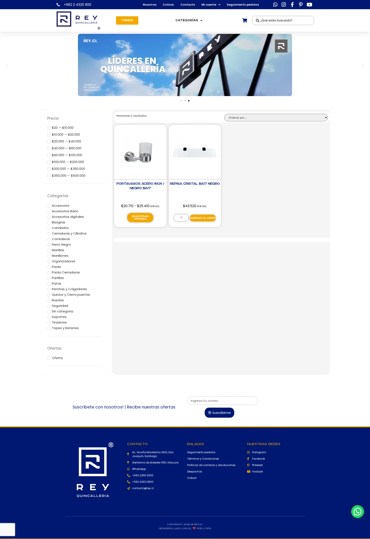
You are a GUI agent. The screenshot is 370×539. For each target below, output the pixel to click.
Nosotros (149, 5)
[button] (7, 65)
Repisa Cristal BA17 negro (195, 184)
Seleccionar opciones (140, 217)
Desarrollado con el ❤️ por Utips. (185, 528)
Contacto (188, 5)
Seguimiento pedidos (243, 5)
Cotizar (168, 5)
